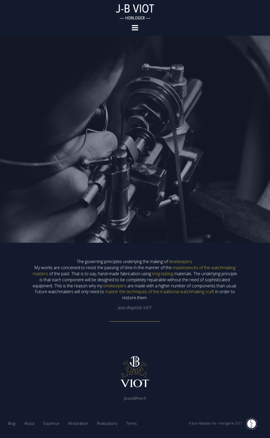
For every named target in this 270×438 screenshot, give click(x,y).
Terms (131, 423)
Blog (11, 423)
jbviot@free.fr (135, 398)
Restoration (78, 423)
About (29, 423)
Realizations (107, 423)
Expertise (51, 423)
